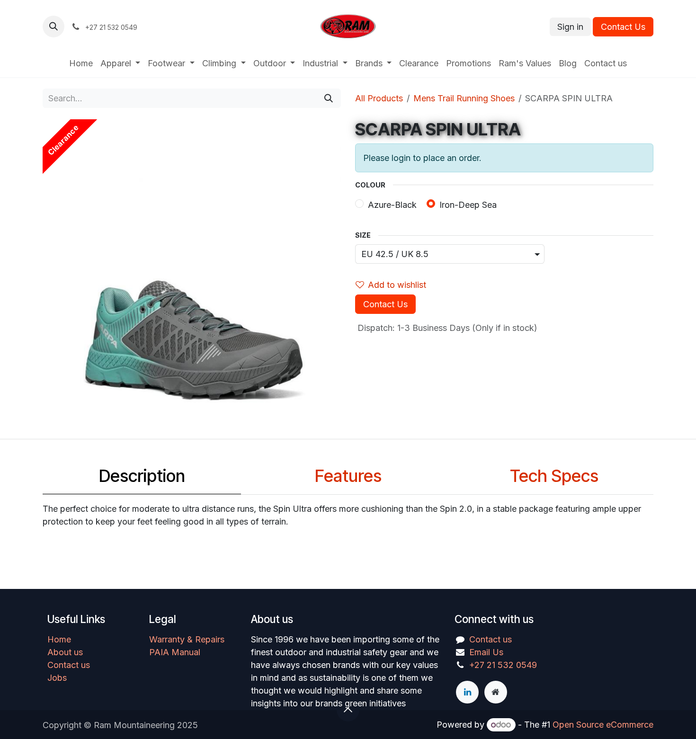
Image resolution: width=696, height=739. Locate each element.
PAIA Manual (174, 652)
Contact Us (623, 27)
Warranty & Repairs (186, 639)
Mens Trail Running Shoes (464, 98)
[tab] (142, 478)
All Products (379, 98)
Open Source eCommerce (603, 725)
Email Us (486, 652)
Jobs (57, 678)
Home (59, 639)
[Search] (328, 98)
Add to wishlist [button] (397, 285)
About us (65, 652)
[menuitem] (81, 63)
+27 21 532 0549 (503, 665)
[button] (53, 26)
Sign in (570, 27)
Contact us (68, 665)
